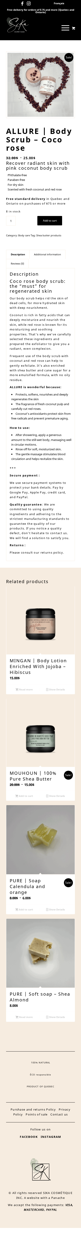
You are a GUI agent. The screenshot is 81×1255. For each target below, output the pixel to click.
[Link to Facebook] (22, 3)
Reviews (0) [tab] (17, 263)
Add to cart (50, 220)
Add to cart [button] (25, 796)
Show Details (56, 689)
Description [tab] (18, 254)
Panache (58, 1198)
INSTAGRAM (51, 1137)
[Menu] (63, 27)
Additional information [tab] (47, 254)
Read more (25, 689)
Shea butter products (48, 235)
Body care (24, 235)
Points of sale (36, 1114)
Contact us (59, 1114)
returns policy (51, 552)
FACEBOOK (29, 1137)
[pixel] (33, 24)
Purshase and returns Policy (33, 1109)
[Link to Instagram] (29, 3)
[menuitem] (59, 3)
